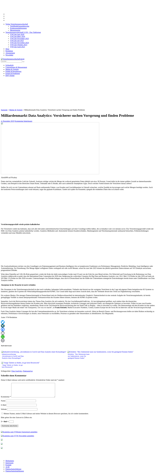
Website (4, 409)
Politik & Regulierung (13, 71)
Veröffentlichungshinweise (19, 26)
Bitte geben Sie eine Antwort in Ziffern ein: (16, 417)
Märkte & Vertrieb (12, 69)
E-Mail (3, 405)
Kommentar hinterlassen (23, 121)
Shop (7, 49)
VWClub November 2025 (19, 39)
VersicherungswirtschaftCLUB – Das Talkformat (23, 32)
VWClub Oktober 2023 (18, 45)
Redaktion (9, 51)
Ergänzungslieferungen (18, 28)
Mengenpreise (15, 30)
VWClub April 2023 (17, 47)
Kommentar (6, 397)
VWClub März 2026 (17, 36)
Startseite (4, 110)
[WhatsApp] (78, 337)
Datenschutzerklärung (13, 469)
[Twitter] (78, 322)
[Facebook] (78, 329)
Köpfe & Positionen (12, 73)
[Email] (78, 333)
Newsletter (9, 55)
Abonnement (10, 53)
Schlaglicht (9, 65)
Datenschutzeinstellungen (14, 471)
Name (3, 401)
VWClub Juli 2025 (17, 41)
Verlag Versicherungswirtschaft (16, 24)
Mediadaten (9, 461)
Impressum (9, 463)
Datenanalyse (28, 371)
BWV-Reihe (10, 76)
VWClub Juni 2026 (17, 34)
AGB (7, 467)
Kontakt (8, 465)
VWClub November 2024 (19, 43)
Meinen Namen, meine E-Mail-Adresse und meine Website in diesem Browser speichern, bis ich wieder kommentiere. (46, 414)
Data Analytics (16, 371)
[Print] (78, 340)
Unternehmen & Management (16, 67)
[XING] (78, 326)
